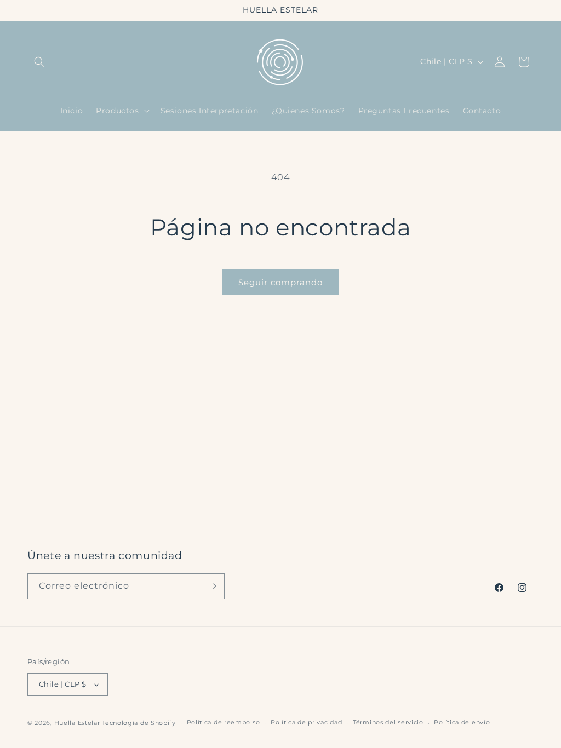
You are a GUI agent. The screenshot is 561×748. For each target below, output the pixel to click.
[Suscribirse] (212, 586)
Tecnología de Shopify (139, 723)
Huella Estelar (77, 723)
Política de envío (462, 722)
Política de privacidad (306, 722)
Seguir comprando (280, 282)
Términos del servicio (388, 722)
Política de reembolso (223, 722)
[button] (39, 62)
